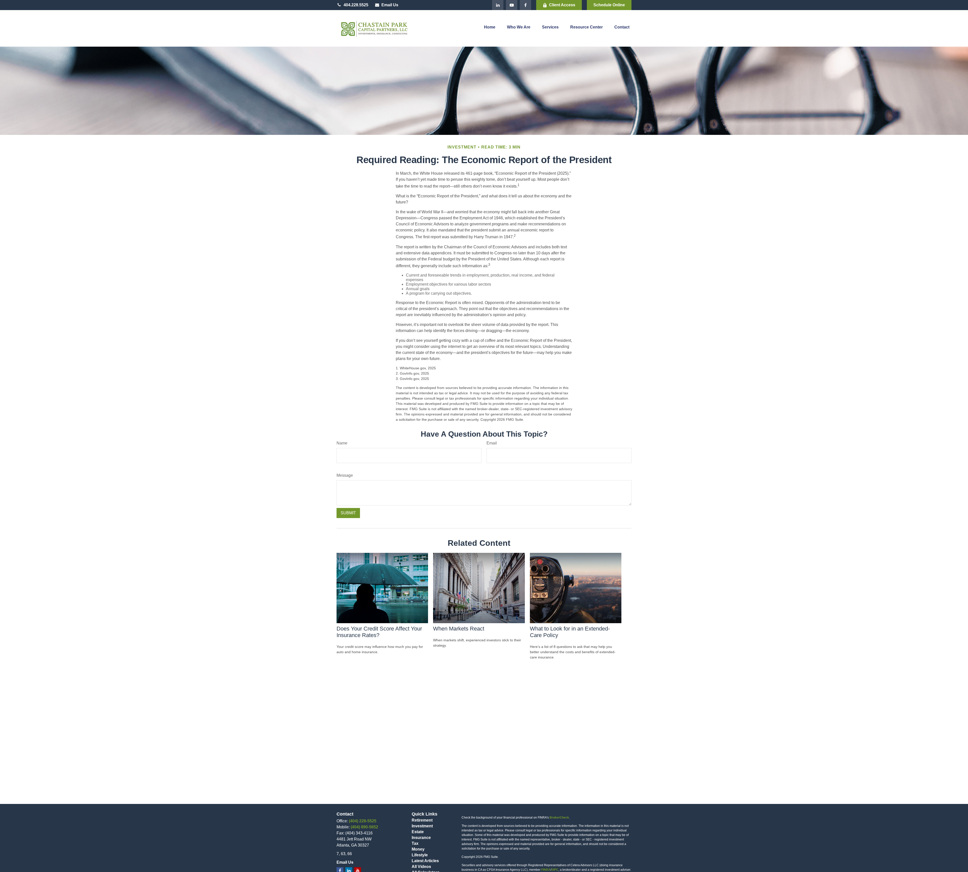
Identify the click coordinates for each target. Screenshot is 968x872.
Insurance (421, 837)
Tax (415, 843)
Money (418, 849)
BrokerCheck (559, 817)
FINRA (546, 869)
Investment (422, 826)
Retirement (422, 820)
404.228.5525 (356, 5)
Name (342, 443)
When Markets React (458, 628)
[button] (489, 28)
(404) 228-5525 (362, 821)
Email (492, 443)
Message (345, 475)
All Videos (421, 866)
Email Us (389, 5)
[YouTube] (511, 5)
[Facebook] (525, 5)
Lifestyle (420, 855)
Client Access (562, 5)
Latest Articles (425, 861)
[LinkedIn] (497, 5)
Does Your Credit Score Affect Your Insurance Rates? (379, 631)
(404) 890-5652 (364, 827)
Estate (418, 832)
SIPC (554, 869)
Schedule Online (609, 5)
